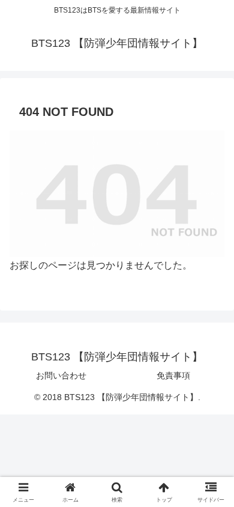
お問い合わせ (61, 375)
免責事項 (173, 375)
